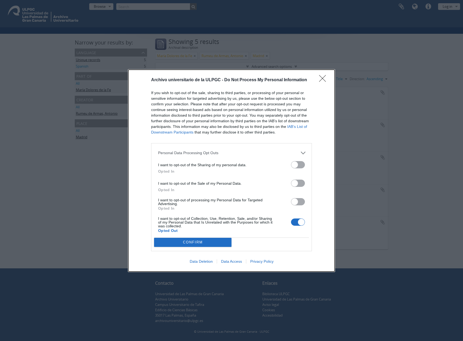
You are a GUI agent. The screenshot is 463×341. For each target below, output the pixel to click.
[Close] (324, 80)
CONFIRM (193, 242)
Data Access (231, 261)
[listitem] (231, 153)
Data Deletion (201, 261)
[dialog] (231, 171)
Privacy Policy (262, 261)
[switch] (298, 164)
